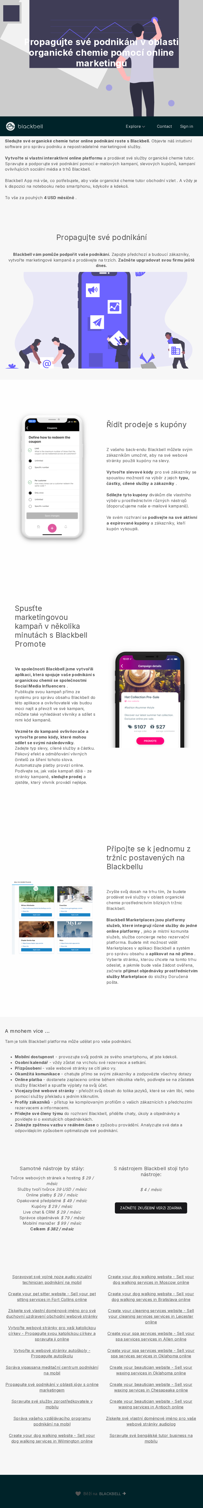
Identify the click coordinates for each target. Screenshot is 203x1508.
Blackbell (110, 1494)
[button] (101, 169)
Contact (164, 126)
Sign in (186, 126)
